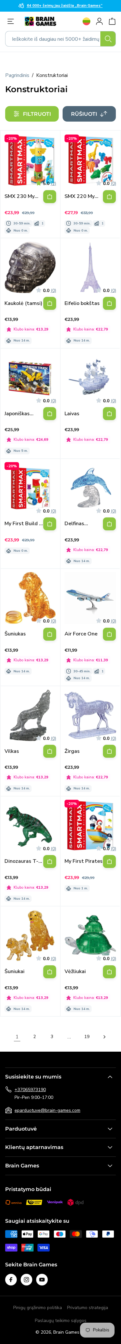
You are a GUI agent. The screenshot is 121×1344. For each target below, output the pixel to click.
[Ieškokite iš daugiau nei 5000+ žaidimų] (108, 38)
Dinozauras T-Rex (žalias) (21, 861)
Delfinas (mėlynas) (76, 524)
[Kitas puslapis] (104, 1037)
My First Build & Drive (24, 524)
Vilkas (12, 751)
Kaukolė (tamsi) (23, 303)
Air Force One (81, 634)
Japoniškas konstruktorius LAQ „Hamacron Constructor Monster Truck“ (23, 414)
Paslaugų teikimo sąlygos (60, 1320)
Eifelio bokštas (82, 303)
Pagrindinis (17, 75)
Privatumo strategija (87, 1308)
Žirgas (72, 751)
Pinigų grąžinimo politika (37, 1308)
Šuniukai (15, 972)
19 (86, 1037)
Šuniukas (15, 634)
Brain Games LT (69, 1332)
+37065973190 (30, 1090)
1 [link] (17, 1036)
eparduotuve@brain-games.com (47, 1110)
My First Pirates (84, 861)
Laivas (72, 414)
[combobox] (60, 38)
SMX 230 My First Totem (20, 196)
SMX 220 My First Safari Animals (80, 196)
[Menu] (12, 21)
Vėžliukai (75, 972)
